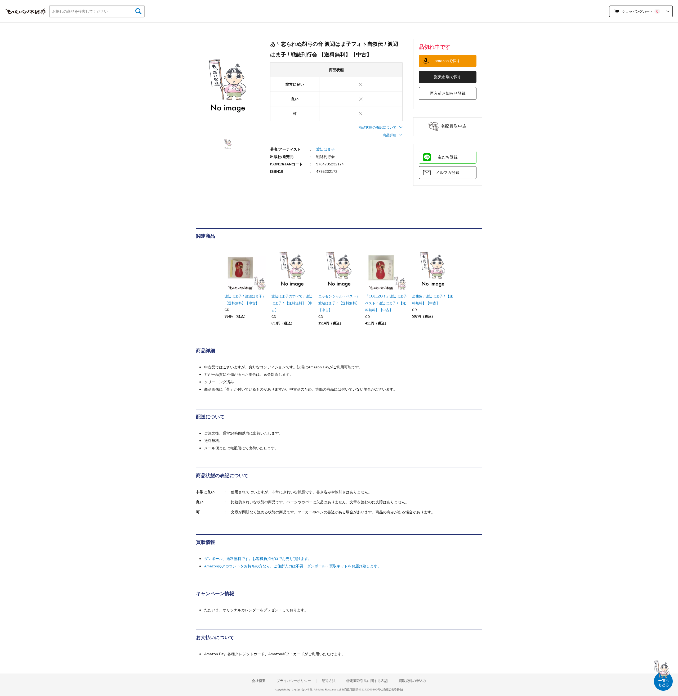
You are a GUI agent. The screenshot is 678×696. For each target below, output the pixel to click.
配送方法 (329, 681)
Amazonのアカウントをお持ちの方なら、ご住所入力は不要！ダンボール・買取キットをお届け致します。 (292, 566)
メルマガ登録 (448, 172)
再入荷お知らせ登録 (448, 93)
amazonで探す (448, 60)
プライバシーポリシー (293, 681)
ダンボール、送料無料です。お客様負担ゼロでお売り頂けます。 (258, 559)
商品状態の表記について (377, 127)
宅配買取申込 (454, 126)
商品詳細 (389, 135)
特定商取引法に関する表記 (367, 681)
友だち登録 (448, 157)
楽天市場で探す (448, 77)
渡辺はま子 (325, 149)
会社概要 (259, 681)
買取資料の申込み (412, 681)
